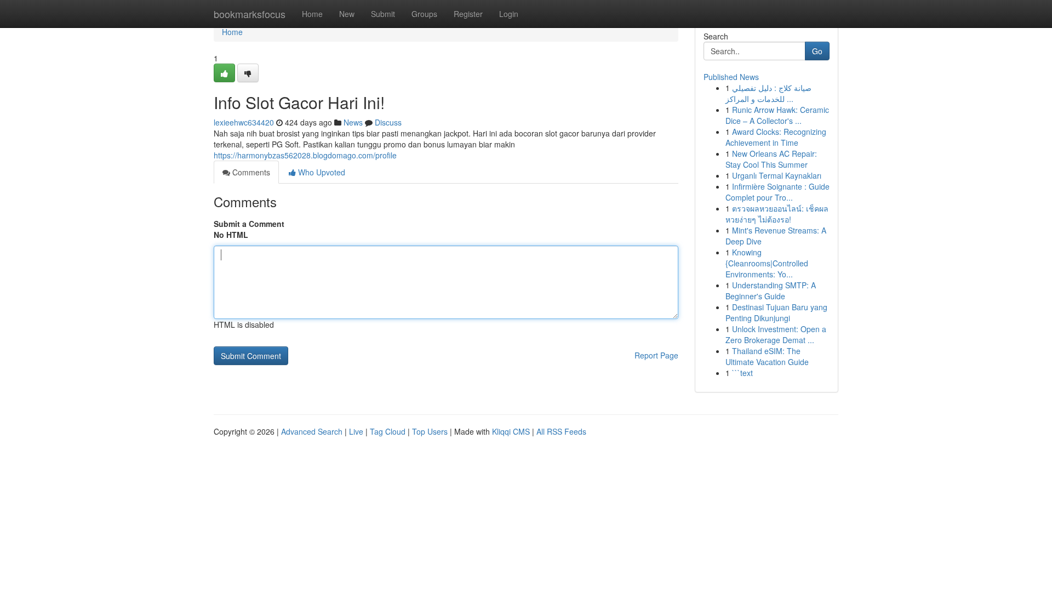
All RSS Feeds (561, 431)
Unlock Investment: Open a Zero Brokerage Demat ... (775, 334)
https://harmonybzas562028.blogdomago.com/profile (305, 155)
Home (312, 13)
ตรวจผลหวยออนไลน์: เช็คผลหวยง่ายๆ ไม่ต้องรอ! (776, 214)
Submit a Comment (249, 223)
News (353, 122)
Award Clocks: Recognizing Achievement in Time (775, 137)
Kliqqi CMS (511, 431)
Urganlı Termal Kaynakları (776, 175)
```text (742, 372)
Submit (383, 13)
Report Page (656, 355)
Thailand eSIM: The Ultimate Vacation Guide (767, 356)
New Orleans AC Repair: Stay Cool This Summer (771, 159)
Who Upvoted (320, 172)
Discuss (388, 122)
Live (356, 431)
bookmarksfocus (249, 14)
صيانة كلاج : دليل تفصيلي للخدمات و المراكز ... (768, 93)
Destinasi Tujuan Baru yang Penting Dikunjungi (776, 312)
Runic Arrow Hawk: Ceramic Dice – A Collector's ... (777, 115)
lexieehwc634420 (244, 122)
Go (817, 50)
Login (508, 13)
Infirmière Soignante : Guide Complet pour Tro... (777, 192)
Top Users (430, 431)
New (347, 13)
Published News (731, 76)
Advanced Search (311, 431)
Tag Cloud (387, 431)
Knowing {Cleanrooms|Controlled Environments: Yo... (766, 263)
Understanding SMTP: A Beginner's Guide (770, 290)
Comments (250, 172)
